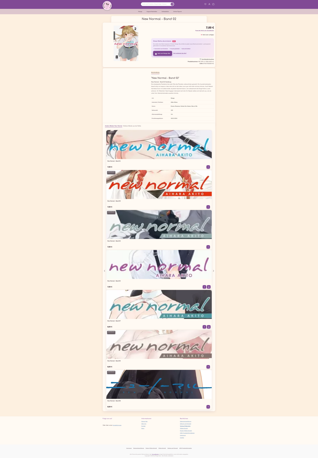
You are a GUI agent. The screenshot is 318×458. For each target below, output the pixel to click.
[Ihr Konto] (209, 4)
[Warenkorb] (213, 4)
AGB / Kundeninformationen (187, 433)
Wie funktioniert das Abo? (179, 53)
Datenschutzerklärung (185, 421)
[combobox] (156, 4)
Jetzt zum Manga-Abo (164, 53)
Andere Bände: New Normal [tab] (113, 126)
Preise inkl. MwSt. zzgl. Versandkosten (204, 30)
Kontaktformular (117, 425)
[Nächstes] (213, 271)
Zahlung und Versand (185, 424)
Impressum (183, 435)
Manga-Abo (144, 421)
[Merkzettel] (205, 4)
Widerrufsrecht (184, 428)
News (142, 428)
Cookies (182, 437)
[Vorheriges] (104, 271)
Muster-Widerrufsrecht (186, 431)
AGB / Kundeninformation (185, 448)
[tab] (155, 72)
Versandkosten (155, 454)
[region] (126, 43)
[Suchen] (172, 4)
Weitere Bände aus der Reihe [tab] (132, 126)
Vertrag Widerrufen (185, 426)
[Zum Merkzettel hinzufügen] (209, 132)
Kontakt (143, 426)
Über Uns (143, 424)
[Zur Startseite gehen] (107, 5)
